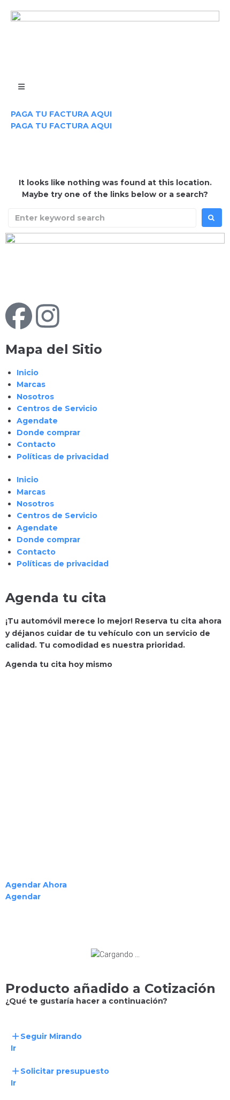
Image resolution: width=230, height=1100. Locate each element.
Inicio (28, 372)
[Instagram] (47, 315)
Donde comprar (48, 432)
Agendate (37, 421)
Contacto (36, 444)
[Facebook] (18, 315)
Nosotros (35, 396)
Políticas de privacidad (63, 456)
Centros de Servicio (57, 408)
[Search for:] (102, 217)
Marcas (31, 384)
